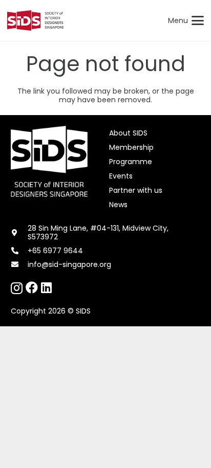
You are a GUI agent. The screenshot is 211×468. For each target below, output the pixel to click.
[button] (185, 20)
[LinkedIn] (46, 287)
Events (121, 176)
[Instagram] (17, 288)
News (118, 204)
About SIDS (128, 133)
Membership (131, 147)
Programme (130, 162)
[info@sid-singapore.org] (19, 264)
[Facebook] (32, 287)
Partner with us (135, 190)
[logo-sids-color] (35, 20)
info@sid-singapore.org (69, 264)
